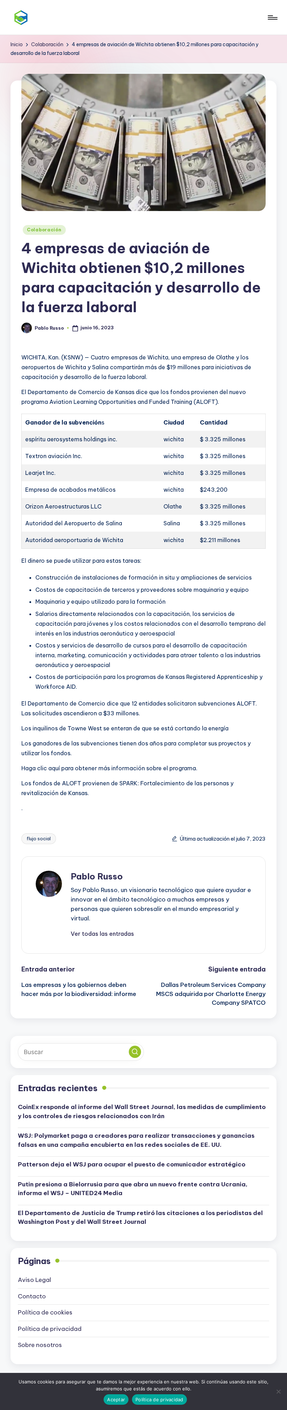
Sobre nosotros (40, 1345)
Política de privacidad (50, 1329)
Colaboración (44, 229)
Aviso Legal (34, 1280)
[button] (102, 933)
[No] (278, 1391)
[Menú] (272, 17)
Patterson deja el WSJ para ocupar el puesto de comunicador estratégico (131, 1164)
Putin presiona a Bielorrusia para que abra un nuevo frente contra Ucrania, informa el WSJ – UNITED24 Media (132, 1188)
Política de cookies (45, 1312)
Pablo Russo (97, 876)
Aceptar (116, 1399)
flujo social (39, 838)
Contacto (32, 1296)
